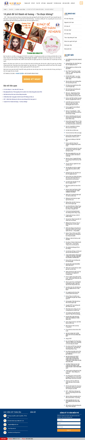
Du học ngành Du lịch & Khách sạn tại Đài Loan (73, 107)
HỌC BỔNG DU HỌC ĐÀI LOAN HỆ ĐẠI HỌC (74, 60)
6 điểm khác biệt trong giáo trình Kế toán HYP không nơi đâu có (18, 96)
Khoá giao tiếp (68, 45)
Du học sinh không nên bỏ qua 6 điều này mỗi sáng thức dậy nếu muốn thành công (73, 117)
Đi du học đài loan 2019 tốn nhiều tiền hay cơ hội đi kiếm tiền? (72, 382)
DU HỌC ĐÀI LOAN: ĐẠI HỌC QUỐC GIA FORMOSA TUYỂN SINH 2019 (72, 318)
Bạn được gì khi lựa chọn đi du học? (73, 186)
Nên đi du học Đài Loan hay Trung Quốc (72, 326)
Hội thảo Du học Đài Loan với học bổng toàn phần (15, 94)
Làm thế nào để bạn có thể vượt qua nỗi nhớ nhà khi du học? (73, 251)
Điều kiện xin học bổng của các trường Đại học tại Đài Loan (73, 309)
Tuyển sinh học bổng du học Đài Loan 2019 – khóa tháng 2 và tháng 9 (73, 372)
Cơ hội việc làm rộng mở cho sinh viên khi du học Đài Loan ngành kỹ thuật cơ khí (74, 150)
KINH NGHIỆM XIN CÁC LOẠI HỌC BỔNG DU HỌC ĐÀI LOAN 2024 (73, 401)
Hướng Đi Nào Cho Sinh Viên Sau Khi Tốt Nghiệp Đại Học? (73, 64)
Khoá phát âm (67, 49)
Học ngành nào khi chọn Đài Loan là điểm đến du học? (72, 293)
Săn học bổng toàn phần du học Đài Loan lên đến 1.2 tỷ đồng (73, 397)
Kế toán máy (67, 34)
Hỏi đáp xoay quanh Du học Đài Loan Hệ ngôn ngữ (73, 86)
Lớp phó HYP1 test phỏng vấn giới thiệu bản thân (73, 305)
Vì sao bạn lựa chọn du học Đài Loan (73, 330)
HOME (5, 9)
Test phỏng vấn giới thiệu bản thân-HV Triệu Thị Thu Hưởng (73, 313)
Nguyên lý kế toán (69, 22)
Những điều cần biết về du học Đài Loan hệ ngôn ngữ (73, 203)
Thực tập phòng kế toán (70, 37)
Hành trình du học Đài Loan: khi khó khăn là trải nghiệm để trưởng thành (73, 273)
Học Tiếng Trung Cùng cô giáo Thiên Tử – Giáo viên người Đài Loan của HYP (73, 72)
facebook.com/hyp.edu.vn (14, 432)
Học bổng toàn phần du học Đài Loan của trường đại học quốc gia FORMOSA (73, 353)
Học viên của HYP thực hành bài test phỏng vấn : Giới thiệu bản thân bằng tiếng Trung (73, 347)
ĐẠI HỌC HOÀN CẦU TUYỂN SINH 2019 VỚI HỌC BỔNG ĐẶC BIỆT (73, 335)
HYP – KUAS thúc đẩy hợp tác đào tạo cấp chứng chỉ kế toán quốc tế (19, 99)
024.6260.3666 (29, 438)
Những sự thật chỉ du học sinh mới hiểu (73, 239)
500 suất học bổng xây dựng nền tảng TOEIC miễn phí (73, 406)
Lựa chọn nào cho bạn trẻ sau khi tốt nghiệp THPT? (73, 182)
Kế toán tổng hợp (68, 18)
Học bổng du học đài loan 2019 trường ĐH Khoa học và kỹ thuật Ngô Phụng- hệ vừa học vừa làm (73, 377)
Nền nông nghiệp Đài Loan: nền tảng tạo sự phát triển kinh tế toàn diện (73, 155)
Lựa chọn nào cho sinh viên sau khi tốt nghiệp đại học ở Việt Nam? (73, 288)
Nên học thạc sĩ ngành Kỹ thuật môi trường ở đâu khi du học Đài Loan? (73, 160)
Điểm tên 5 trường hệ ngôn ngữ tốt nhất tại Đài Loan (73, 195)
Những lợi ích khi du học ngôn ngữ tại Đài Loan (73, 199)
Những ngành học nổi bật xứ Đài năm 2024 (73, 68)
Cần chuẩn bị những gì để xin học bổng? (73, 248)
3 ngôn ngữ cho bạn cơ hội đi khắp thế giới (73, 215)
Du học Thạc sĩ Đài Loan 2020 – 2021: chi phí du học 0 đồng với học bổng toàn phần (73, 234)
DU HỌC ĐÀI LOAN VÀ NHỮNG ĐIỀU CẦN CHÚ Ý (73, 264)
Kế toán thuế (67, 30)
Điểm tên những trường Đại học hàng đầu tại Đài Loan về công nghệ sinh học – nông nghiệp (73, 229)
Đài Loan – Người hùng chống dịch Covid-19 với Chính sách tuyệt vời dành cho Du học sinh (73, 94)
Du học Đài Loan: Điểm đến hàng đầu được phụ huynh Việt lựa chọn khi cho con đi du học (73, 178)
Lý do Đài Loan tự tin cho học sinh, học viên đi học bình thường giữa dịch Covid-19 (73, 103)
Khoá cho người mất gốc (70, 41)
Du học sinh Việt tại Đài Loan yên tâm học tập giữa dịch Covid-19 (74, 98)
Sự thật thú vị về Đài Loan (72, 130)
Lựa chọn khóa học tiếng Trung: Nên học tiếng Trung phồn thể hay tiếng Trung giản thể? (73, 207)
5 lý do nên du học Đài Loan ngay (73, 132)
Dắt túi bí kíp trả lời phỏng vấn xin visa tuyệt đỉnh (73, 89)
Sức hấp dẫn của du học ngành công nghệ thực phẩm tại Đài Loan (73, 169)
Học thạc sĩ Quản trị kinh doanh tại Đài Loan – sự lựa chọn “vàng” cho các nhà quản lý (73, 243)
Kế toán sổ (67, 26)
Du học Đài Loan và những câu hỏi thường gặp (73, 260)
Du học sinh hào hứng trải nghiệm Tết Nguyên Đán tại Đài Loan (73, 144)
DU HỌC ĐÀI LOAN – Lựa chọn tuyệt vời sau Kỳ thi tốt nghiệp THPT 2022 (73, 77)
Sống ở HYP (68, 338)
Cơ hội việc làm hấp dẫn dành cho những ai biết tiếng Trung (73, 212)
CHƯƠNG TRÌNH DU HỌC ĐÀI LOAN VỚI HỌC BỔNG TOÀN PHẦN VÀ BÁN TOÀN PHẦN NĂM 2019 (73, 366)
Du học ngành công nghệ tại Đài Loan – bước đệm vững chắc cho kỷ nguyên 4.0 (73, 278)
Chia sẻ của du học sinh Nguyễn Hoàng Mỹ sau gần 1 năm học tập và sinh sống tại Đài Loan (73, 283)
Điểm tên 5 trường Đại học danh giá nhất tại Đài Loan (73, 268)
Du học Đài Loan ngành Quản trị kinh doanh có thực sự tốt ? (73, 136)
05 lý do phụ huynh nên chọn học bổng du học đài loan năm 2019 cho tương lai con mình (73, 387)
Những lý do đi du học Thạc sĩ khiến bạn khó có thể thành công (73, 224)
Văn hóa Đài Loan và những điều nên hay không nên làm (73, 82)
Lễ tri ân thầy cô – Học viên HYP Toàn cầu (13, 89)
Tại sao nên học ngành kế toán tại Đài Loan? (73, 164)
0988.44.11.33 (16, 438)
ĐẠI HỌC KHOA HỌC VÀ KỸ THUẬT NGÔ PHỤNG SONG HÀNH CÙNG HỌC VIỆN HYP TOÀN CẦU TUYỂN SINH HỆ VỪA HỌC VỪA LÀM (73, 359)
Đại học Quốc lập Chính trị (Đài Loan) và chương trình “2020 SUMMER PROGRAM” (73, 191)
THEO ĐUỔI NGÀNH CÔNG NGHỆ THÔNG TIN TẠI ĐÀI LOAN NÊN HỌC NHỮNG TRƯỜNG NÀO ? (73, 256)
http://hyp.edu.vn (12, 428)
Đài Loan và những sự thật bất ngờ (73, 140)
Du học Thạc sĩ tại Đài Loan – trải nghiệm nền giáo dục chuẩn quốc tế (73, 297)
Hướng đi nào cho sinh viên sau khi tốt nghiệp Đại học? (73, 173)
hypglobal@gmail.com (13, 424)
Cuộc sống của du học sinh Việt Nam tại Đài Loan (73, 322)
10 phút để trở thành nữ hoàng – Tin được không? (15, 101)
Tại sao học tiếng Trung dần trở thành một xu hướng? (73, 219)
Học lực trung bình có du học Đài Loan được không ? (73, 127)
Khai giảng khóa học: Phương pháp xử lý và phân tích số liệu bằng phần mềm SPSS (22, 91)
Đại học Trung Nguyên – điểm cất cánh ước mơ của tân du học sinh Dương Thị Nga (73, 112)
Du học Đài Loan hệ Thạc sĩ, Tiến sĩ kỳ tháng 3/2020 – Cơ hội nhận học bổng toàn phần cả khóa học (74, 122)
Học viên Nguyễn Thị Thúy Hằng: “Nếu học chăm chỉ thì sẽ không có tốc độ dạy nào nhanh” (73, 342)
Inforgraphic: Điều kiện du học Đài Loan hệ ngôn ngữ (73, 302)
